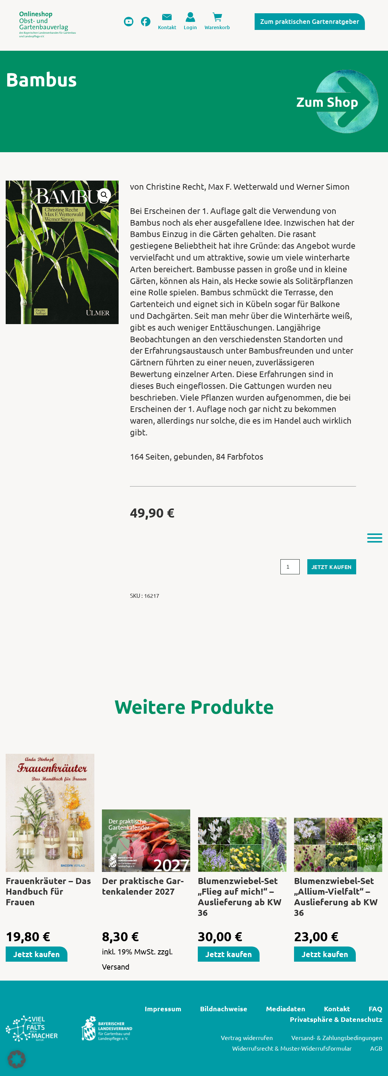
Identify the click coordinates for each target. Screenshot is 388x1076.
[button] (104, 195)
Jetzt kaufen (331, 566)
